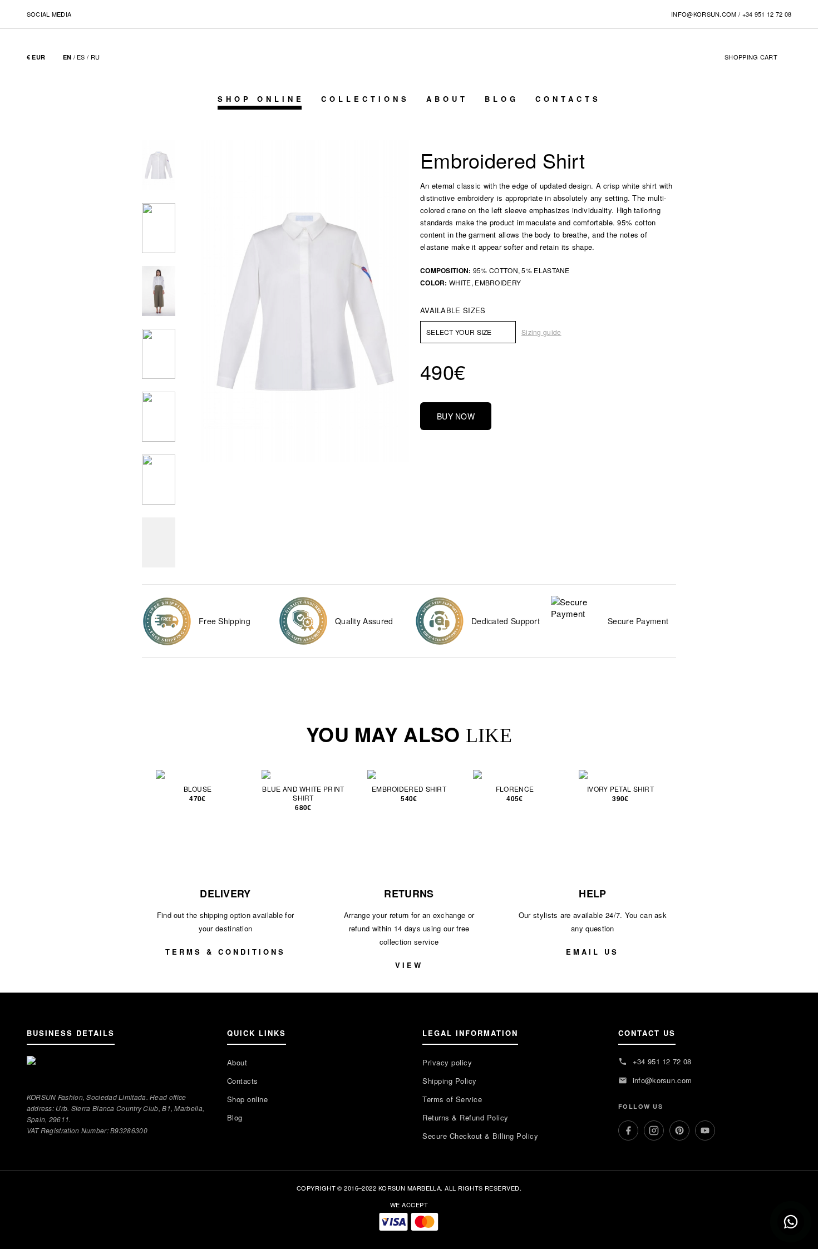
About (447, 98)
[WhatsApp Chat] (790, 1221)
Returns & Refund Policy (465, 1117)
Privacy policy (447, 1062)
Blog (502, 98)
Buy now (456, 416)
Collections (365, 98)
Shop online (261, 98)
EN (67, 57)
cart (757, 56)
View (409, 965)
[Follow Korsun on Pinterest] (110, 13)
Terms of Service (452, 1099)
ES (81, 56)
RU (95, 56)
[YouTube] (705, 1130)
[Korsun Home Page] (409, 67)
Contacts (568, 98)
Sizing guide (541, 332)
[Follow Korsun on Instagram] (95, 13)
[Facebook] (628, 1130)
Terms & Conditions (225, 951)
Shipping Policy (449, 1080)
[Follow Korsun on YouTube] (125, 13)
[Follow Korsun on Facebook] (80, 13)
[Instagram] (654, 1130)
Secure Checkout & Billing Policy (480, 1135)
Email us (592, 951)
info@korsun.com (704, 13)
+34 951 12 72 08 (767, 13)
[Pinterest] (679, 1130)
